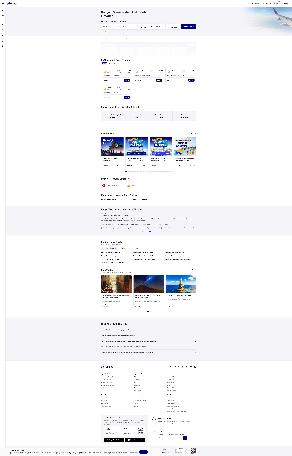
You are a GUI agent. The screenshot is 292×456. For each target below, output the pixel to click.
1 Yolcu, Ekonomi (172, 27)
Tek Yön (104, 64)
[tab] (104, 21)
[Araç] (3, 24)
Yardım (262, 3)
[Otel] (3, 15)
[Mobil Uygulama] (3, 46)
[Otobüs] (3, 20)
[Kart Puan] (3, 35)
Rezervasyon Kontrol (253, 3)
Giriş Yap (285, 3)
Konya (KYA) (184, 117)
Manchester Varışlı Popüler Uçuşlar (130, 248)
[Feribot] (3, 29)
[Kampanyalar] (3, 42)
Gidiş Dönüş (112, 64)
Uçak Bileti (107, 38)
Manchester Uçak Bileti (117, 38)
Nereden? (105, 26)
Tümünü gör (193, 133)
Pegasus (160, 117)
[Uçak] (3, 11)
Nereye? (124, 26)
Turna (102, 38)
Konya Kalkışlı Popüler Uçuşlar (110, 248)
